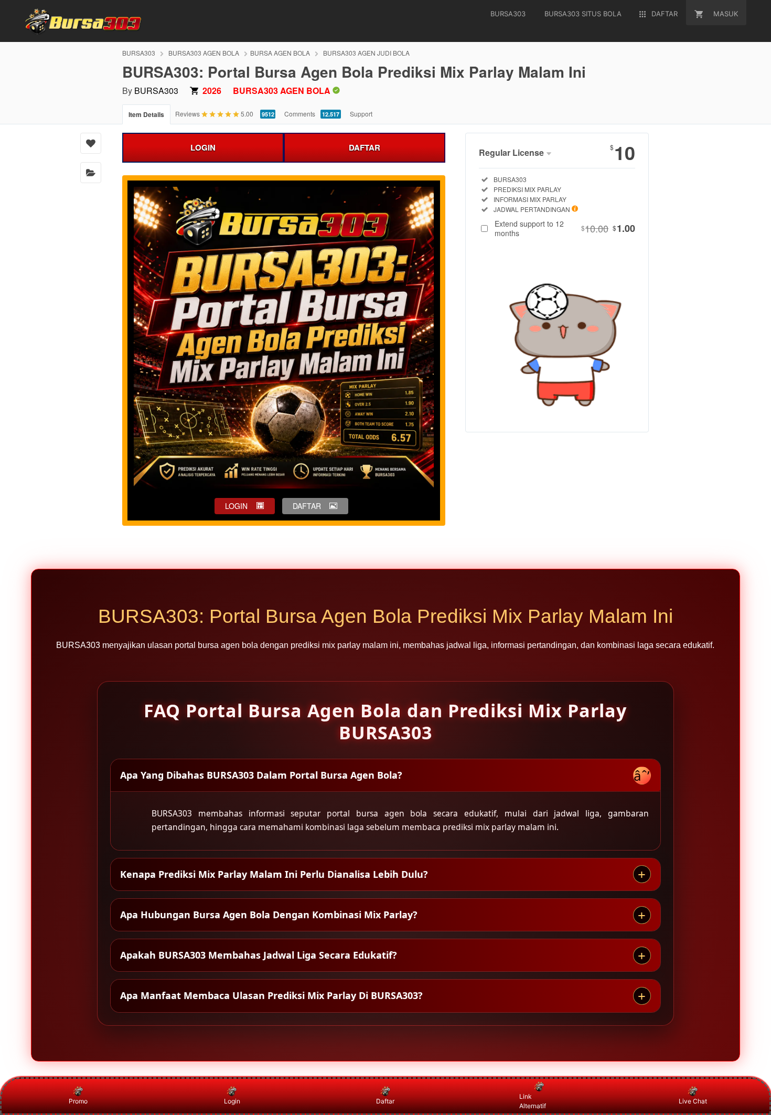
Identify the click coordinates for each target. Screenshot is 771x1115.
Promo (78, 1101)
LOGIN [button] (236, 506)
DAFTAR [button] (307, 506)
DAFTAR (364, 147)
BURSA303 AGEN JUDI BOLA (366, 52)
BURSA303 (138, 52)
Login (232, 1101)
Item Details (146, 114)
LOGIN (203, 147)
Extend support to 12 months (565, 228)
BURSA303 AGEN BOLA (203, 52)
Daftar (385, 1101)
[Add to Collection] (90, 172)
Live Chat (693, 1101)
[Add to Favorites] (90, 143)
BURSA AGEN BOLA (280, 52)
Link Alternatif (532, 1101)
